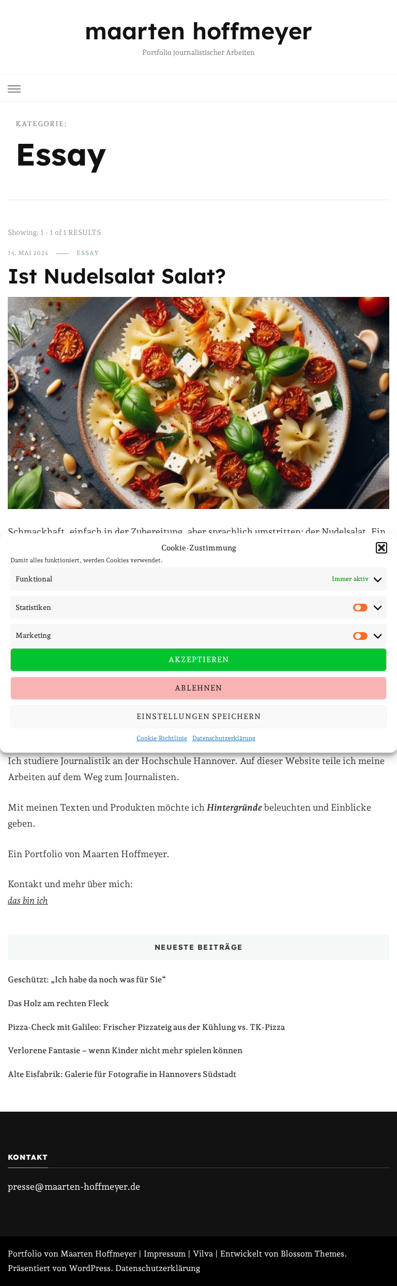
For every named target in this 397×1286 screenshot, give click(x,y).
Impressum (165, 1254)
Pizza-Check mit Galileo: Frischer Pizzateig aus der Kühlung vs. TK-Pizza (146, 1027)
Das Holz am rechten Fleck (58, 1003)
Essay (88, 253)
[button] (381, 548)
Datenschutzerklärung (223, 738)
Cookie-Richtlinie (161, 738)
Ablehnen (198, 688)
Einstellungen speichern (198, 716)
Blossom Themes (312, 1254)
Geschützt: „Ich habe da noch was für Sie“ (87, 979)
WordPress (90, 1268)
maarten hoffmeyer (198, 30)
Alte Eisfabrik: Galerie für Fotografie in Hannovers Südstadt (122, 1074)
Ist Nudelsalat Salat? (117, 276)
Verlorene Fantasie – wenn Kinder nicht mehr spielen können (125, 1050)
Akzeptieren (199, 659)
